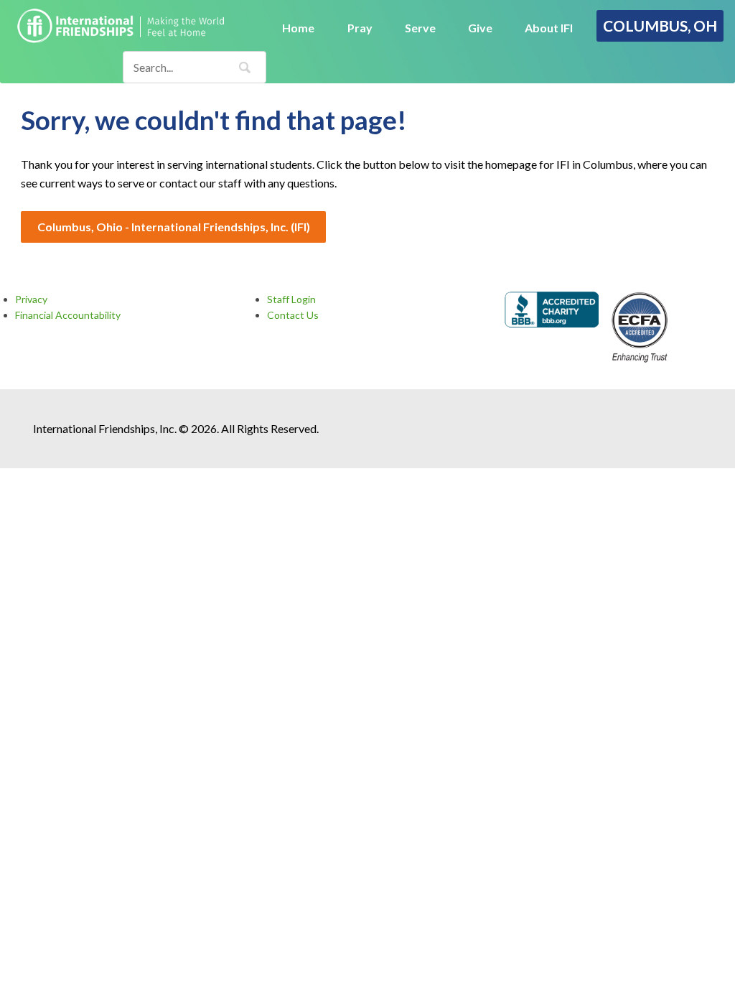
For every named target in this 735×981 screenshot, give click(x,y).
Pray (360, 27)
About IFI (549, 27)
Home (298, 27)
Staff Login (291, 299)
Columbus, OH (660, 25)
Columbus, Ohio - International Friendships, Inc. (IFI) (173, 226)
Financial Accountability (68, 315)
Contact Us (293, 315)
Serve (420, 27)
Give (480, 27)
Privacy (31, 299)
